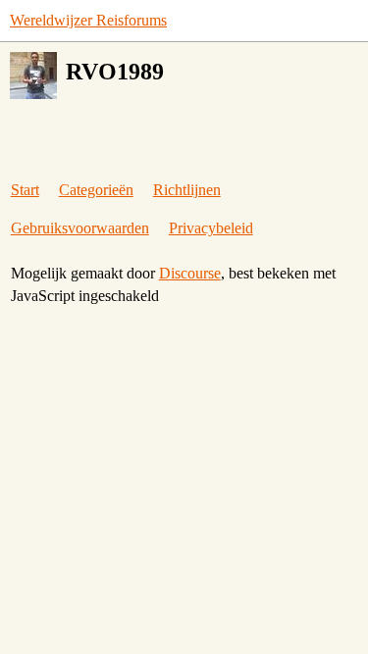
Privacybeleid (211, 228)
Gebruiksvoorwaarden (80, 228)
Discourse (190, 273)
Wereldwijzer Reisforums (88, 20)
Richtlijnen (187, 189)
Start (25, 189)
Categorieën (96, 189)
